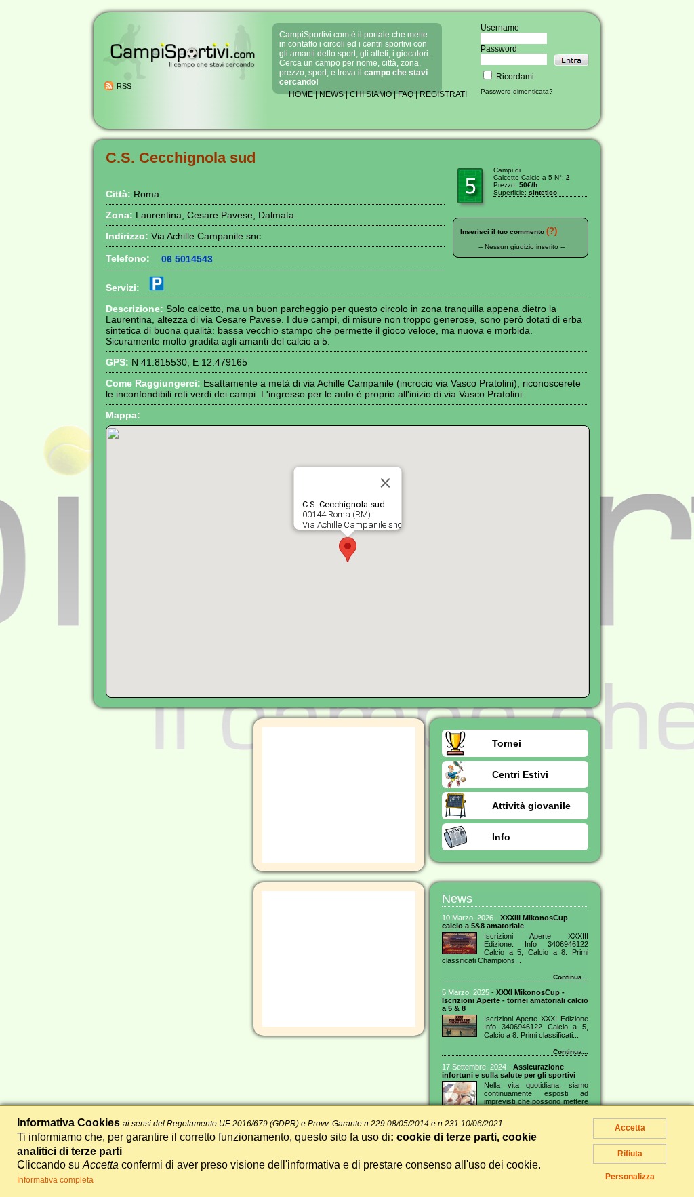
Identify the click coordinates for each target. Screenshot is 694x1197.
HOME (301, 94)
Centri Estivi (520, 774)
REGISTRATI (443, 94)
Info (501, 836)
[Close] (385, 483)
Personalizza (630, 1176)
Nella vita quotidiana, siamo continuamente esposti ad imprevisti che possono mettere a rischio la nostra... (536, 1097)
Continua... (570, 977)
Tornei (506, 743)
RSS (124, 86)
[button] (347, 550)
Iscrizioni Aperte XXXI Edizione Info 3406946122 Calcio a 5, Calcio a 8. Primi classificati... (536, 1027)
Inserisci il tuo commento (502, 231)
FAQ (405, 94)
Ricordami (514, 76)
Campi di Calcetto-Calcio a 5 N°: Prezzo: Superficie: (531, 181)
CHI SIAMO (371, 94)
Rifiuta (629, 1153)
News (457, 898)
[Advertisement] (339, 795)
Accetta (630, 1128)
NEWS (331, 94)
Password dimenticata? (517, 91)
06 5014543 (187, 259)
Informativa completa (55, 1180)
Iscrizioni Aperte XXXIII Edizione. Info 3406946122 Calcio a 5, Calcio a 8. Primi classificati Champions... (515, 948)
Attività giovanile (531, 805)
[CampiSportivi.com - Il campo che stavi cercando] (183, 78)
